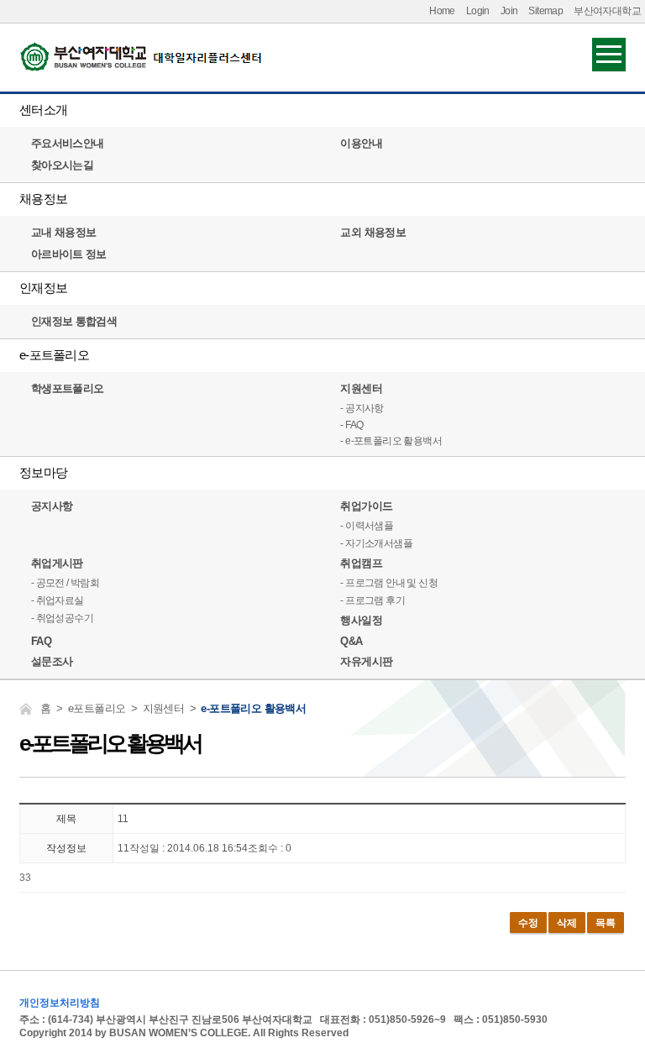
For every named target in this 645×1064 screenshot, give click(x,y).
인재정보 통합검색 (74, 321)
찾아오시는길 (62, 165)
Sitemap (545, 11)
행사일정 (360, 620)
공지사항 (51, 506)
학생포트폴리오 (67, 388)
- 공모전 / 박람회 (65, 583)
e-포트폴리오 (54, 355)
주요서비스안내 (67, 143)
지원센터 (360, 388)
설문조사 (51, 661)
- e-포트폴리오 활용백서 (391, 441)
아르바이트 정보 (69, 254)
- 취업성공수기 (62, 618)
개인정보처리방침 (59, 1003)
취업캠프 (360, 563)
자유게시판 (366, 661)
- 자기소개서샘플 (376, 543)
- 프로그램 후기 (372, 600)
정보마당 (43, 472)
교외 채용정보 (372, 232)
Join (509, 11)
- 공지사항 (361, 408)
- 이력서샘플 (366, 526)
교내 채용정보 (63, 232)
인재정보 (43, 287)
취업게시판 (57, 563)
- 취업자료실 (57, 600)
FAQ (41, 641)
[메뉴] (609, 54)
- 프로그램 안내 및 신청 (389, 583)
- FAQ (351, 425)
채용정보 (43, 198)
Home (442, 11)
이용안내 (360, 143)
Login (478, 11)
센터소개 (43, 109)
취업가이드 (366, 506)
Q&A (351, 641)
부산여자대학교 (607, 11)
